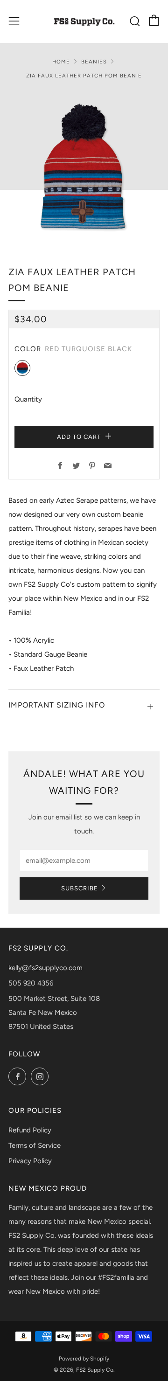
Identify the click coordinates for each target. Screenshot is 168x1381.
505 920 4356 (30, 983)
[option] (84, 166)
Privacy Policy (30, 1161)
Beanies (94, 61)
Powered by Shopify (84, 1358)
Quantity (28, 399)
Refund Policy (29, 1130)
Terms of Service (34, 1145)
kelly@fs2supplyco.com (45, 968)
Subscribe (79, 888)
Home (61, 61)
